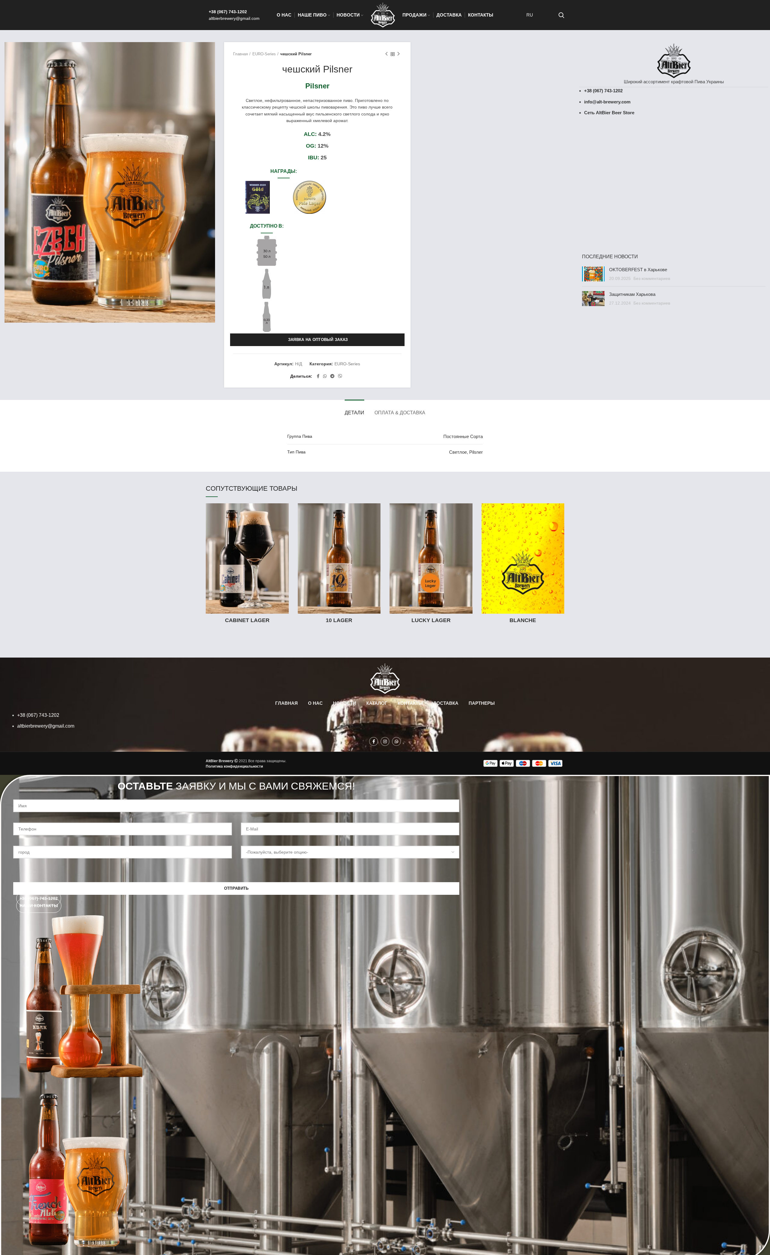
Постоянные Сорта (463, 436)
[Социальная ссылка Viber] (340, 376)
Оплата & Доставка (399, 412)
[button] (38, 905)
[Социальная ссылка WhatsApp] (324, 376)
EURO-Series (264, 54)
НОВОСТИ (344, 703)
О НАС (315, 703)
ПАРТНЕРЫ (482, 703)
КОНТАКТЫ (410, 703)
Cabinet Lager (247, 620)
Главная (240, 54)
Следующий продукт (399, 54)
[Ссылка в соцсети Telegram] (332, 376)
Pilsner (476, 452)
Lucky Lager (431, 620)
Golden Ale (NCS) (721, 182)
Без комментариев (651, 278)
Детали (354, 412)
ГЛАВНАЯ (286, 703)
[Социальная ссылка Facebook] (318, 376)
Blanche (523, 620)
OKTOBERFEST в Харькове (638, 269)
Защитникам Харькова (632, 294)
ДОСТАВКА (445, 703)
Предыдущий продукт (386, 54)
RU (529, 14)
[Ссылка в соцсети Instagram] (385, 741)
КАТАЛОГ (376, 703)
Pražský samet (626, 182)
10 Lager (339, 620)
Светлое (458, 452)
